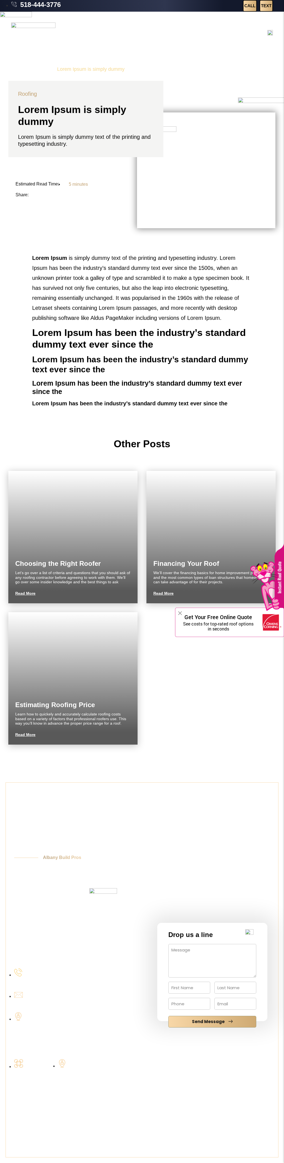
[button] (33, 196)
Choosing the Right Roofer (58, 563)
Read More (25, 593)
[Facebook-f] (263, 1061)
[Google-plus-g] (248, 1061)
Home (17, 69)
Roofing (40, 69)
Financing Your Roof (186, 563)
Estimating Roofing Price (55, 705)
